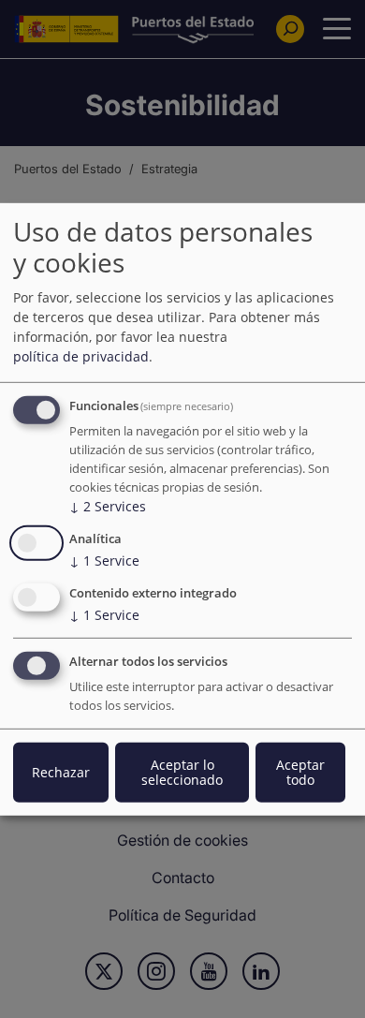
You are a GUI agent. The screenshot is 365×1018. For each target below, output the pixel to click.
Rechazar (61, 772)
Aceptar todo (300, 772)
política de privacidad (81, 356)
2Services (107, 506)
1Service (104, 560)
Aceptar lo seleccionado (182, 772)
